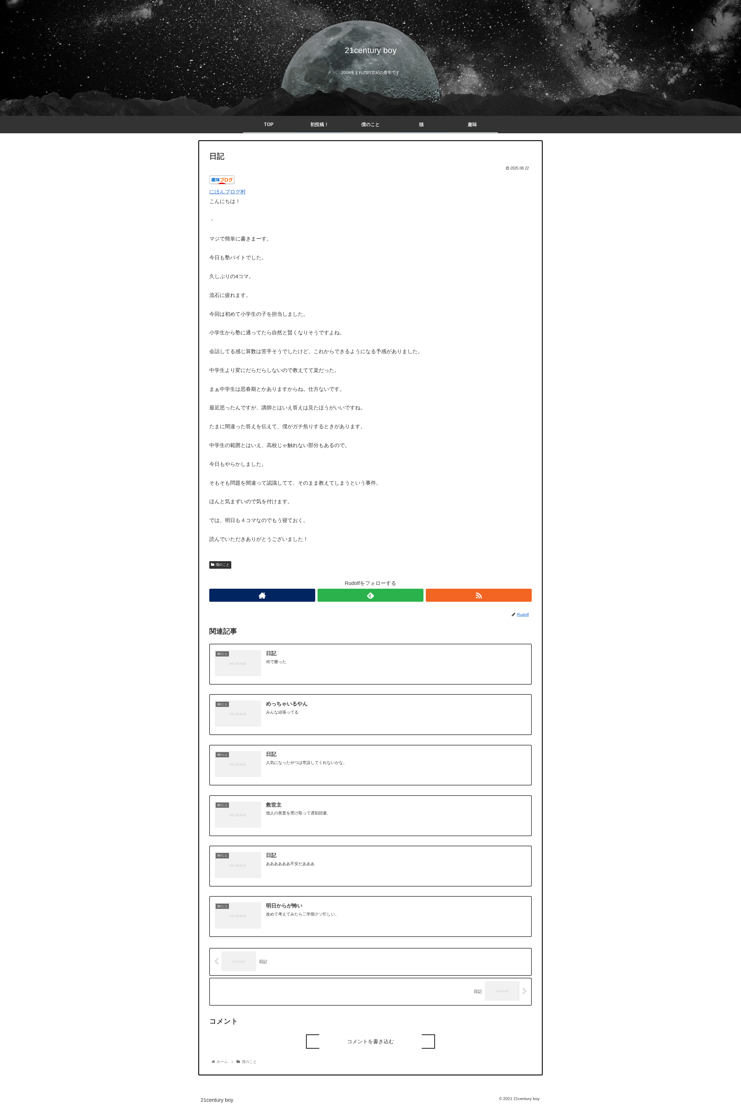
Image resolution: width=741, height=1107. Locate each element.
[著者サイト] (262, 595)
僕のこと (223, 565)
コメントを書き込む (370, 1041)
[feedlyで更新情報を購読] (370, 595)
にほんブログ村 (227, 192)
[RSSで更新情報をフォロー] (479, 595)
